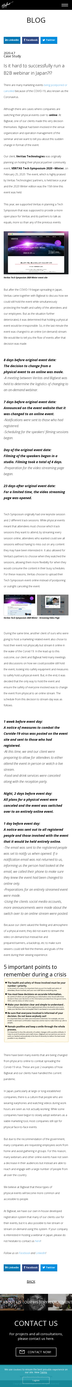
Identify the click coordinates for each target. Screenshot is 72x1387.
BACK (31, 1281)
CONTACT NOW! (39, 1352)
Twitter (50, 39)
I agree (36, 1380)
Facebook (32, 39)
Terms (43, 1372)
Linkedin (14, 39)
